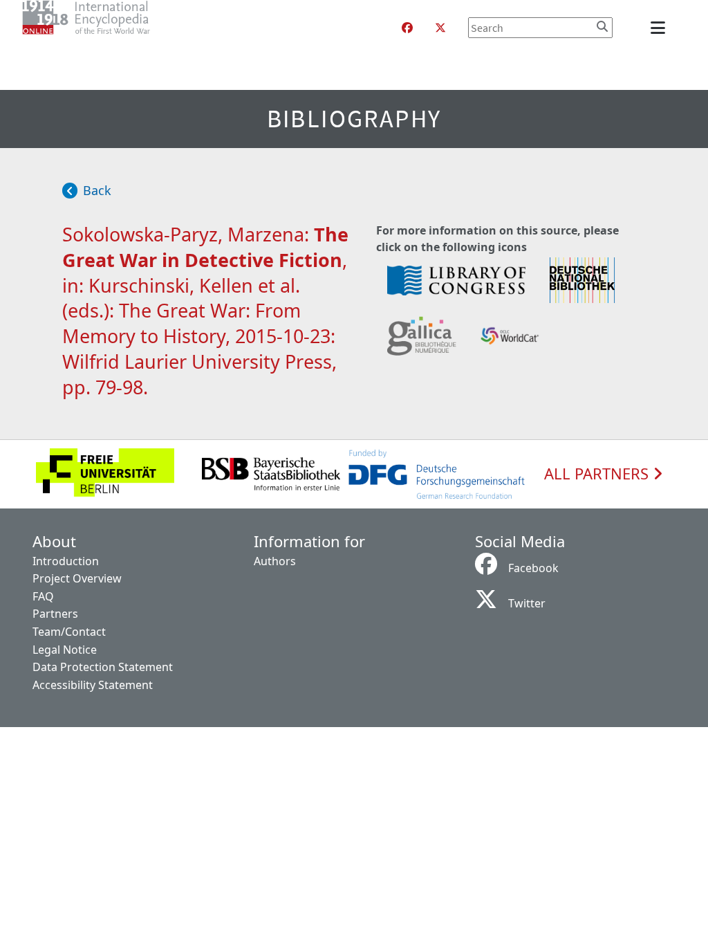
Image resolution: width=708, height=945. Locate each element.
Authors (275, 561)
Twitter (527, 603)
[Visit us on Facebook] (407, 27)
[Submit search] (602, 26)
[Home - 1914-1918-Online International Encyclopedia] (113, 27)
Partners (55, 613)
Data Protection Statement (102, 667)
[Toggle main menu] (660, 28)
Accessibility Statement (92, 684)
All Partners (598, 474)
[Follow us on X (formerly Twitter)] (440, 27)
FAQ (43, 596)
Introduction (65, 561)
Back (97, 190)
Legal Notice (64, 649)
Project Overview (77, 578)
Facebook (533, 568)
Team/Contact (69, 631)
